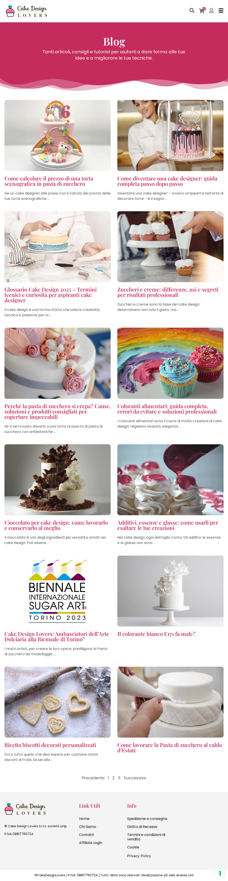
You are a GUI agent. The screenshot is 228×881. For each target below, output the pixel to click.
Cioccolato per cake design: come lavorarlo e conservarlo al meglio (56, 525)
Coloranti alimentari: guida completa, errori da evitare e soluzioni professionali (167, 408)
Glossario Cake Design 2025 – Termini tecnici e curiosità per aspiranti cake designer (50, 295)
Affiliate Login (90, 842)
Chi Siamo (87, 826)
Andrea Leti (184, 875)
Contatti (86, 834)
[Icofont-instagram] (15, 846)
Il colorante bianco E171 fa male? (156, 633)
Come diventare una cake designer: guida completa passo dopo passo (167, 181)
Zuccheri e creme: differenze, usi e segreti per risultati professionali (167, 292)
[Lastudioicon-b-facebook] (6, 846)
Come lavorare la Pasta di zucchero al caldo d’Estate (169, 747)
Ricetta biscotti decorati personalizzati (50, 744)
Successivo (135, 778)
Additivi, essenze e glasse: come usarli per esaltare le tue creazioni (167, 525)
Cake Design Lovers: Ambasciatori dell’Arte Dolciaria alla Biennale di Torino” (56, 636)
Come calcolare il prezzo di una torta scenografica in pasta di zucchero (48, 181)
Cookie (133, 847)
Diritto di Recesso (142, 826)
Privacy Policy (139, 856)
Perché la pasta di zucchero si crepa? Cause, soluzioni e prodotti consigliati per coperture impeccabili (57, 411)
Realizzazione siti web (158, 875)
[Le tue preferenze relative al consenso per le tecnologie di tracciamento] (220, 873)
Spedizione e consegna (147, 818)
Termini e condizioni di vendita (146, 837)
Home (84, 818)
